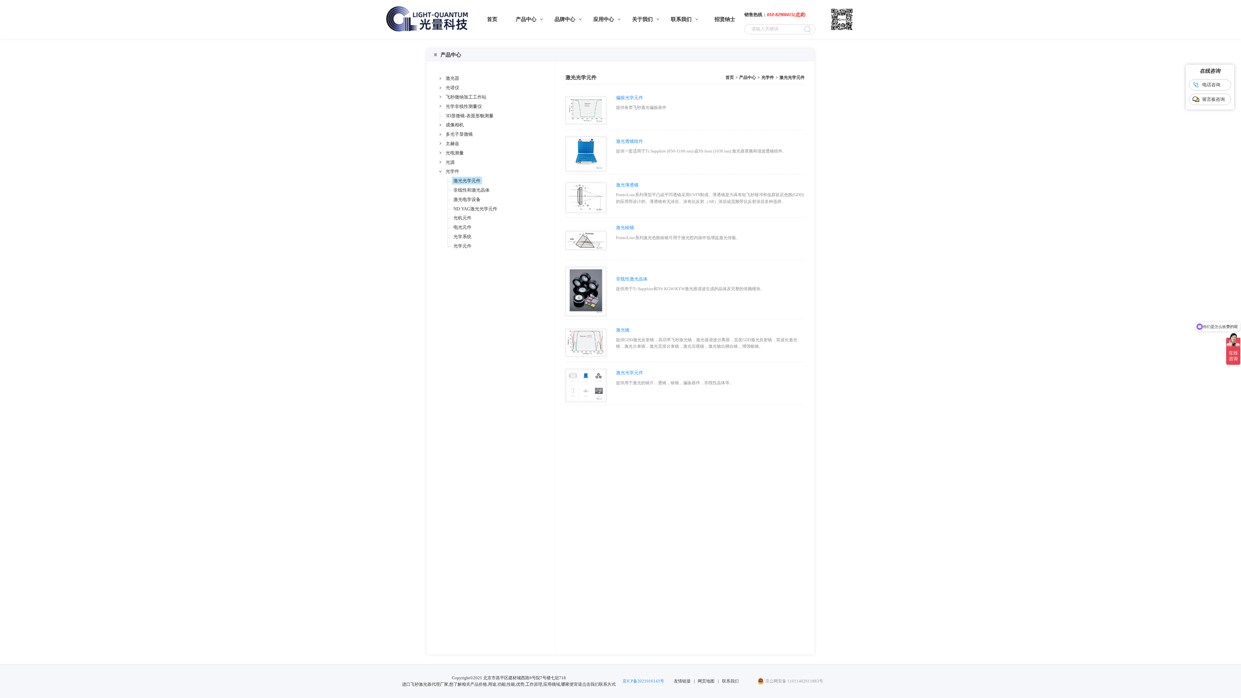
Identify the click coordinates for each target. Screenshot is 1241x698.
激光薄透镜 (627, 184)
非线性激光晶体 (632, 278)
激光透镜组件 (629, 141)
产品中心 (747, 77)
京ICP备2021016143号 (643, 681)
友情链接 (682, 681)
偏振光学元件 (629, 97)
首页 (730, 77)
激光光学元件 (792, 77)
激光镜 (623, 330)
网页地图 (706, 681)
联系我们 (730, 681)
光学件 (767, 77)
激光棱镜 (625, 227)
